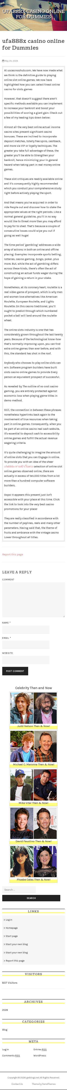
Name (6, 622)
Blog (4, 1029)
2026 (5, 1009)
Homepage (12, 927)
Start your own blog (17, 944)
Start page (12, 936)
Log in (9, 919)
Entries (40, 1049)
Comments (11, 1055)
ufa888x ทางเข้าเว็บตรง (18, 466)
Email (6, 638)
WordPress (40, 1055)
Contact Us (17, 1084)
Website (7, 653)
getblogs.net (32, 1077)
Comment (8, 579)
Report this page (12, 554)
